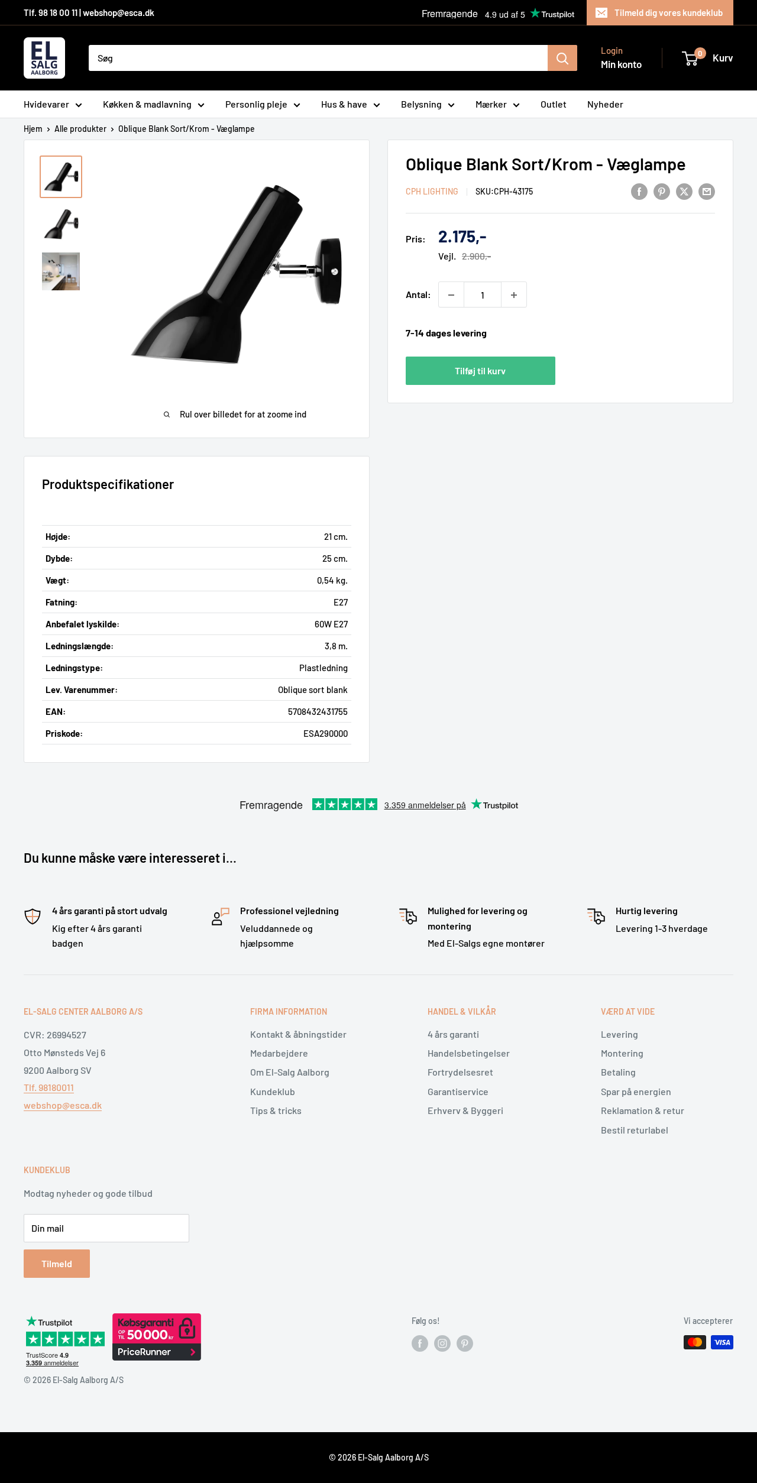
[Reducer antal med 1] (451, 295)
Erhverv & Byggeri (465, 1110)
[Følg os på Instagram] (442, 1343)
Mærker (491, 103)
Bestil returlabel (634, 1129)
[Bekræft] (562, 58)
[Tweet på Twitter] (684, 191)
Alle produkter (80, 129)
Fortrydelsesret (460, 1071)
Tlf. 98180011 (49, 1087)
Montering (622, 1052)
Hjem (33, 129)
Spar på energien (636, 1091)
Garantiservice (458, 1091)
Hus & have (344, 103)
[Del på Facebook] (639, 191)
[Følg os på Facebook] (420, 1343)
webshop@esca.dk (63, 1104)
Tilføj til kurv (480, 370)
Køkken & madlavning (147, 103)
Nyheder (605, 103)
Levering (619, 1034)
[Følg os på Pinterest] (465, 1343)
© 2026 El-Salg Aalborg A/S (379, 1457)
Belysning (421, 103)
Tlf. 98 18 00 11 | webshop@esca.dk (89, 12)
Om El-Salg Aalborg (289, 1071)
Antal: (418, 294)
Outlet (554, 103)
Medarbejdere (279, 1052)
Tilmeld (56, 1263)
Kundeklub (272, 1091)
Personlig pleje (256, 103)
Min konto (621, 64)
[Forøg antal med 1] (514, 295)
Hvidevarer (46, 103)
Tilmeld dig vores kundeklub (668, 12)
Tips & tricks (276, 1110)
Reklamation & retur (642, 1110)
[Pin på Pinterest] (662, 191)
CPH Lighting (432, 192)
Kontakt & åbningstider (298, 1034)
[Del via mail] (706, 191)
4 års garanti (453, 1034)
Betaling (618, 1071)
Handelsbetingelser (469, 1052)
